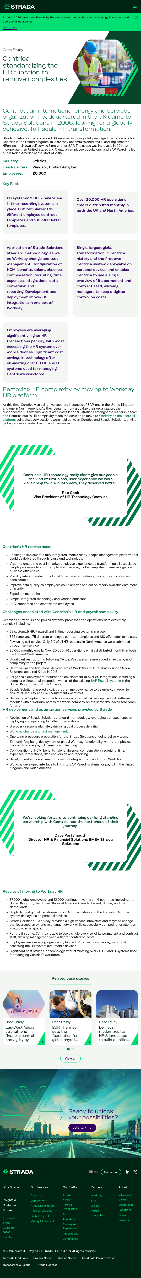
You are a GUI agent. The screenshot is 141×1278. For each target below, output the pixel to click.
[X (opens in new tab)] (135, 1172)
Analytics (69, 1219)
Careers (124, 1220)
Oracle (95, 1206)
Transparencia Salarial (17, 1265)
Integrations (70, 1233)
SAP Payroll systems (106, 681)
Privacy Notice (42, 1258)
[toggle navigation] (135, 7)
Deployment (38, 1200)
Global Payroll (40, 1216)
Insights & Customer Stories (9, 1205)
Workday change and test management (38, 732)
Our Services (39, 1187)
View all (70, 1059)
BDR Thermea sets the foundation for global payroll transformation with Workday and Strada (65, 1034)
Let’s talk (79, 1128)
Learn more (10, 27)
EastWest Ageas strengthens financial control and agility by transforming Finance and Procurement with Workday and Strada (20, 1034)
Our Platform (71, 1187)
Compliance (70, 1239)
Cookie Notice (67, 1258)
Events (7, 1237)
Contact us (111, 1172)
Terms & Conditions (15, 1258)
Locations (125, 1210)
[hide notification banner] (136, 17)
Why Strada (11, 1187)
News (122, 1215)
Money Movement (42, 1221)
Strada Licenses (47, 1265)
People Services (41, 1211)
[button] (68, 1049)
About (123, 1187)
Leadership (126, 1205)
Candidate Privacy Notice (98, 1258)
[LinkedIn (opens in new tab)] (127, 1172)
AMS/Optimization (43, 1206)
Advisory (36, 1195)
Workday (96, 1195)
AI (64, 1214)
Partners (96, 1187)
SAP (93, 1200)
